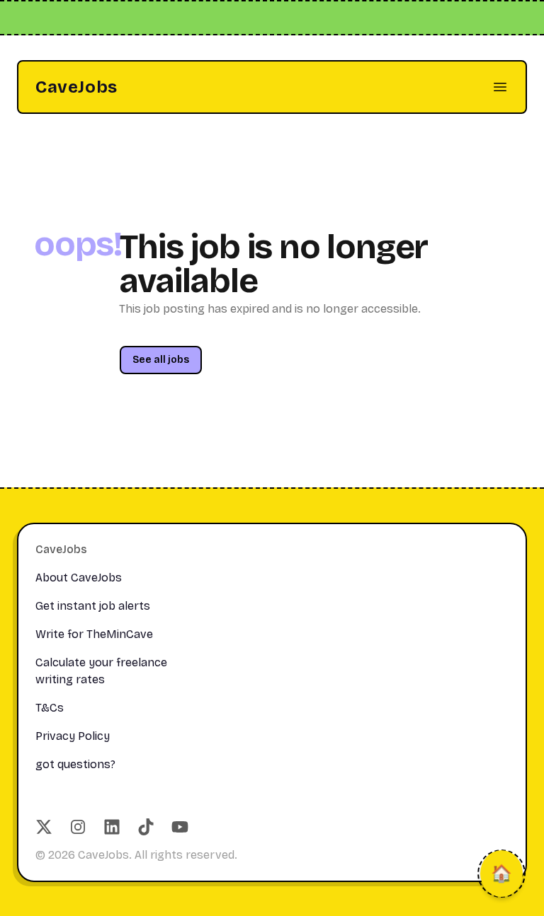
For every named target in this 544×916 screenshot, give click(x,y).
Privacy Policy (72, 736)
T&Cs (49, 707)
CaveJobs (76, 87)
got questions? (75, 764)
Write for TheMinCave (94, 634)
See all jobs (160, 360)
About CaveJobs (78, 577)
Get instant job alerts (92, 606)
